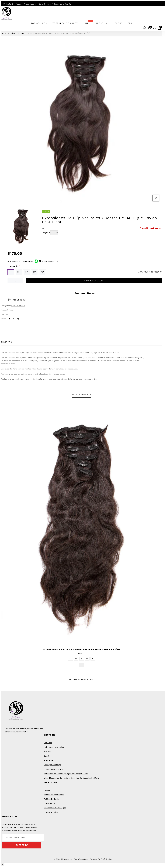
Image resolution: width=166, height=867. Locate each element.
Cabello (47, 756)
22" (18, 272)
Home (3, 33)
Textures (47, 751)
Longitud (46, 233)
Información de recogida (55, 808)
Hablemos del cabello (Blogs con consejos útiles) (66, 773)
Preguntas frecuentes (53, 769)
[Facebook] (14, 318)
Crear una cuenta (62, 4)
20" (10, 272)
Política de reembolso (54, 794)
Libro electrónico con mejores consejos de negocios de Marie (71, 778)
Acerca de (48, 760)
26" (34, 272)
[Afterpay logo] (41, 261)
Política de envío (51, 799)
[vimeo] (18, 318)
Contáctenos (49, 803)
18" (42, 272)
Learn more (53, 261)
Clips (13, 33)
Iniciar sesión (44, 4)
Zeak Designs (106, 859)
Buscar (47, 790)
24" (26, 272)
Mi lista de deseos (13, 4)
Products (20, 33)
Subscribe (22, 845)
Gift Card (48, 743)
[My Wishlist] (154, 28)
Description (7, 342)
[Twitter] (9, 318)
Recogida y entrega (52, 765)
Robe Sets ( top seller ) (54, 747)
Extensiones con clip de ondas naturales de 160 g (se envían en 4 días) (81, 649)
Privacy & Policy (51, 812)
